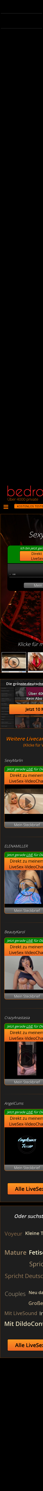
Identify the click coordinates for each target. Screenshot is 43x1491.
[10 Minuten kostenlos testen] (10, 504)
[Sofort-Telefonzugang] (12, 504)
